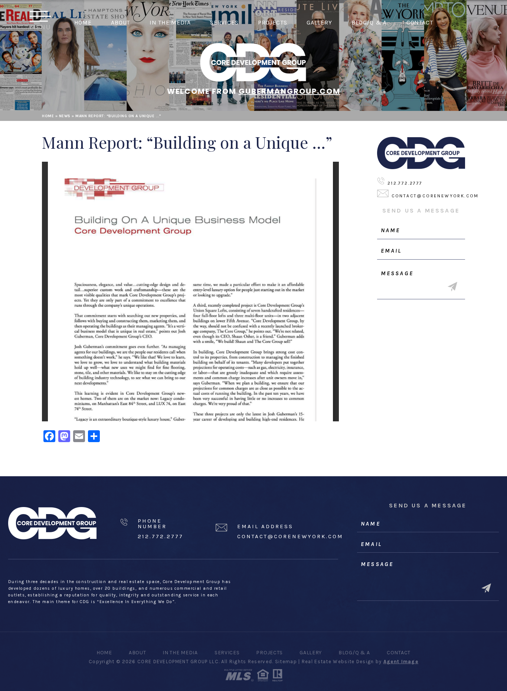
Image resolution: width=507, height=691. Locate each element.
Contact (419, 22)
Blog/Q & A (369, 22)
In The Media (170, 22)
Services (224, 22)
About (120, 22)
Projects (272, 22)
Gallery (319, 22)
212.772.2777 (405, 183)
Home (83, 22)
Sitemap (286, 661)
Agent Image (400, 661)
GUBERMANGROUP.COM (289, 91)
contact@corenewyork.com (435, 196)
